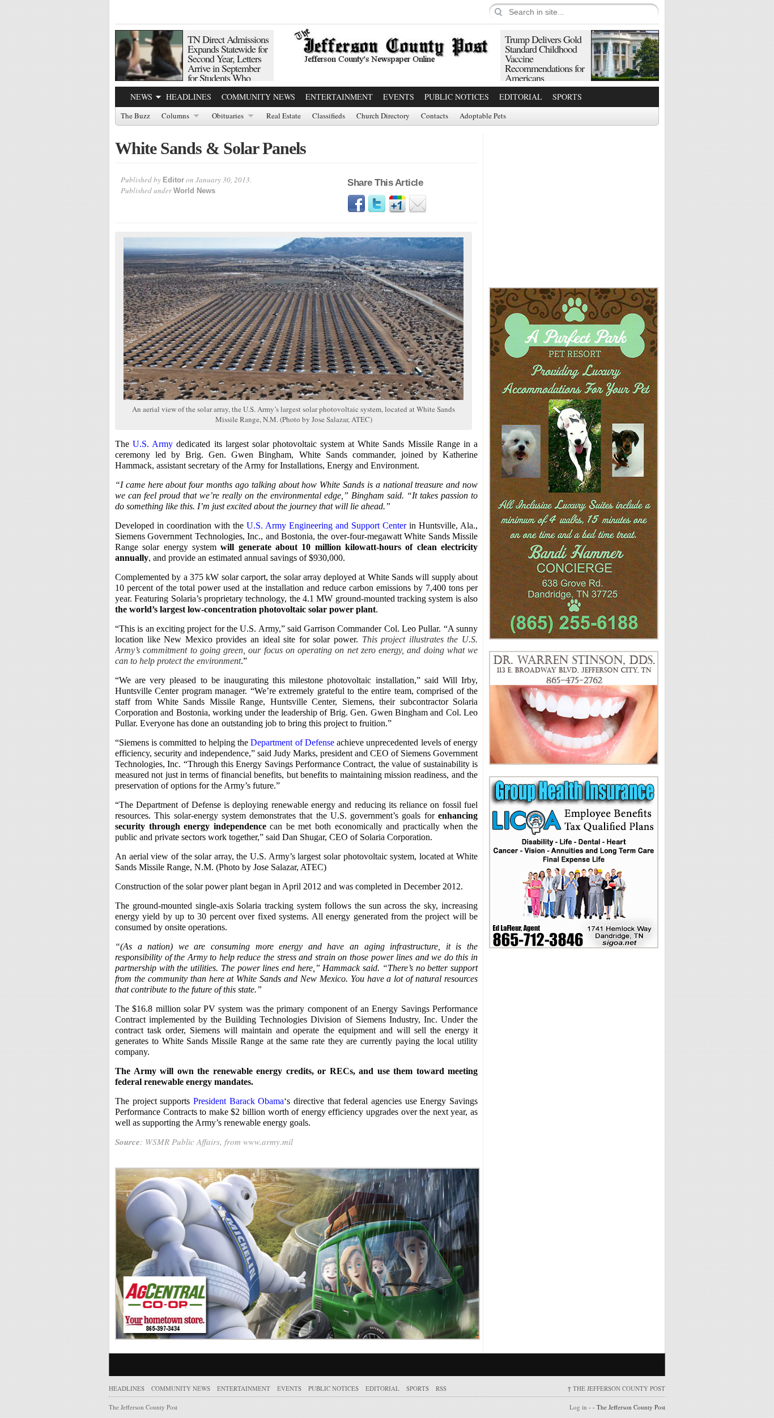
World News (194, 190)
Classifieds (328, 116)
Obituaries (228, 116)
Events (398, 96)
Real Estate (283, 116)
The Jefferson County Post (616, 1388)
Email (418, 204)
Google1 (397, 204)
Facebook (356, 204)
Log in (578, 1407)
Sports (567, 96)
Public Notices (456, 96)
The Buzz (135, 116)
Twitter (377, 204)
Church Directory (383, 116)
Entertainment (339, 96)
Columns (175, 116)
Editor (173, 180)
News (141, 96)
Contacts (434, 116)
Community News (258, 96)
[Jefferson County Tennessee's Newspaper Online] (387, 45)
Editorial (520, 96)
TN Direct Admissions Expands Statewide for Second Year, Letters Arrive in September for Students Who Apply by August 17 (228, 63)
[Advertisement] (574, 205)
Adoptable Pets (483, 116)
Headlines (188, 96)
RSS (441, 1388)
